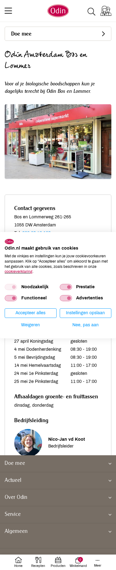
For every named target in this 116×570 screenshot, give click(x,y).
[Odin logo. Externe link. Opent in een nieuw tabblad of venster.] (9, 241)
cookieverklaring (18, 271)
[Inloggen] (106, 10)
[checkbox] (11, 287)
